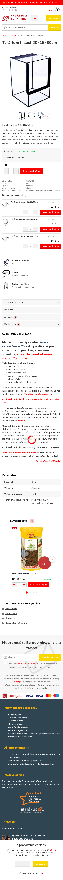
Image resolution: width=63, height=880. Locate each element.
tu (43, 873)
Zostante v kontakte (17, 721)
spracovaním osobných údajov (26, 663)
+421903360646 (9, 8)
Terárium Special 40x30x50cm (24, 202)
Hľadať (54, 27)
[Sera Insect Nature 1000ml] (32, 548)
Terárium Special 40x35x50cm (24, 236)
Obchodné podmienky (18, 717)
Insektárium (14, 35)
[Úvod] (14, 18)
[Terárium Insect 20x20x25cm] (5, 222)
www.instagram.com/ (18, 730)
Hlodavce (10, 618)
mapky (21, 420)
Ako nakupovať (15, 714)
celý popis (50, 143)
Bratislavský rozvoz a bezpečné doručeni (26, 760)
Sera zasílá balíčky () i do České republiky (31, 764)
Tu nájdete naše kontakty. (38, 394)
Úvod (4, 35)
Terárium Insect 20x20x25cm (23, 219)
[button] (27, 592)
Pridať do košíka (31, 171)
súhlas (53, 850)
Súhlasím (40, 863)
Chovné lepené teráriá (16, 623)
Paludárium (11, 613)
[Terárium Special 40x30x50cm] (5, 205)
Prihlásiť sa (47, 657)
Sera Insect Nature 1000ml (24, 573)
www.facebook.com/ (18, 727)
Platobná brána (15, 724)
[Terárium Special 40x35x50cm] (5, 239)
